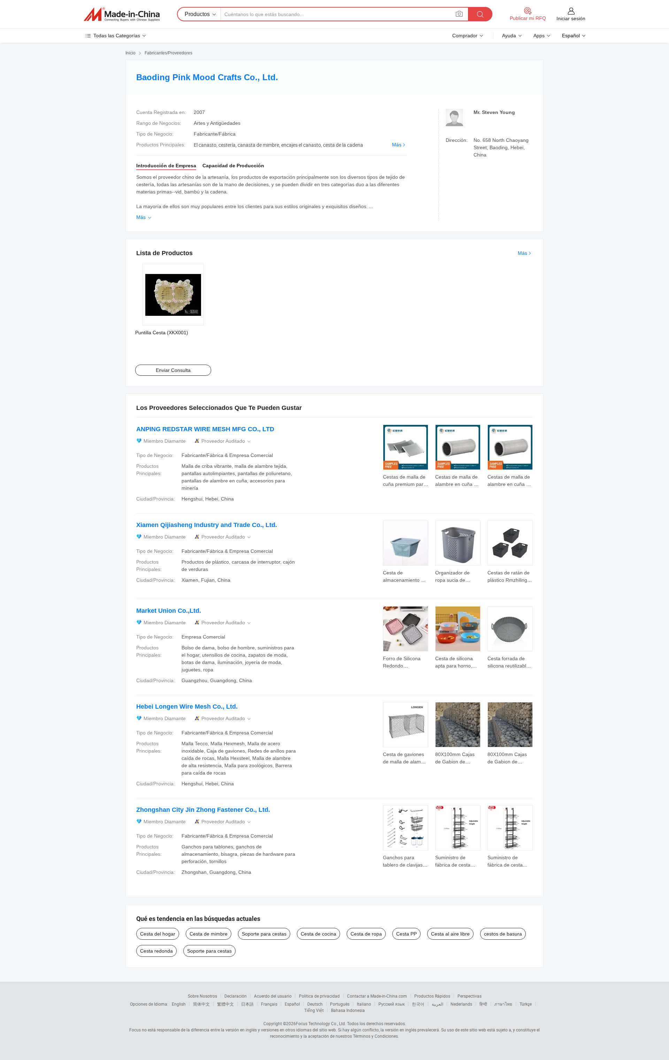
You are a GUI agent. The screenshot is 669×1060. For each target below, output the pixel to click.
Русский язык (391, 1004)
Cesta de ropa (366, 934)
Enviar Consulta (173, 370)
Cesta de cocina (318, 934)
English (179, 1004)
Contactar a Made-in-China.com (377, 996)
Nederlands (461, 1004)
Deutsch (315, 1004)
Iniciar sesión (570, 18)
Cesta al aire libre (450, 934)
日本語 (247, 1004)
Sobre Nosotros (202, 996)
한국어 (418, 1004)
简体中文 (201, 1004)
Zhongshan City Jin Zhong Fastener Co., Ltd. (203, 809)
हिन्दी (483, 1004)
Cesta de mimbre (209, 934)
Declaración (235, 996)
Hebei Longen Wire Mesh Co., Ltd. (187, 706)
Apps (539, 35)
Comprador (464, 35)
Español (292, 1004)
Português (339, 1004)
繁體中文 (225, 1004)
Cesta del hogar (157, 934)
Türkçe (526, 1004)
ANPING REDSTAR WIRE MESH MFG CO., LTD (205, 429)
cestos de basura (503, 934)
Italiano (364, 1004)
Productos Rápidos (432, 996)
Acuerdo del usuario (273, 996)
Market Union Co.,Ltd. (168, 610)
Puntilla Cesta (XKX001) (161, 332)
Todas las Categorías (116, 35)
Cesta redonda (156, 951)
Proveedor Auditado (226, 441)
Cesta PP (406, 934)
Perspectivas (469, 996)
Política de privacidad (319, 996)
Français (269, 1004)
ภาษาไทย (503, 1004)
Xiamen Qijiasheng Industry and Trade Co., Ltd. (206, 524)
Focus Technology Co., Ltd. (321, 1023)
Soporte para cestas (264, 934)
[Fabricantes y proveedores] (122, 14)
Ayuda (509, 35)
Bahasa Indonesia (348, 1010)
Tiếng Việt (314, 1010)
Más (396, 144)
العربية (437, 1004)
